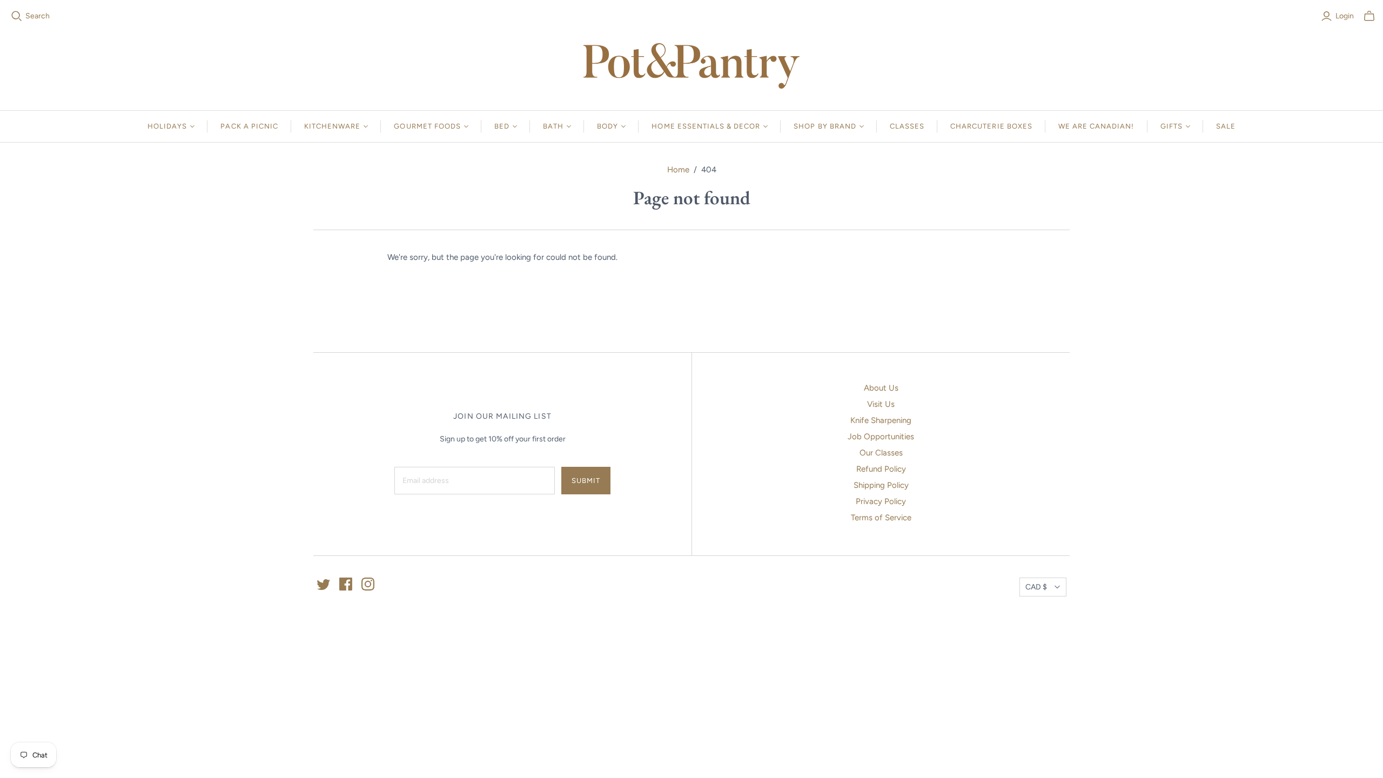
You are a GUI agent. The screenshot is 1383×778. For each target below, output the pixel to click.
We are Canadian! (1096, 126)
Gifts (1171, 126)
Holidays (167, 126)
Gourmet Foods (427, 126)
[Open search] (16, 16)
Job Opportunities (881, 436)
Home (678, 170)
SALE (1226, 126)
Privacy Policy (881, 501)
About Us (881, 388)
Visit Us (881, 404)
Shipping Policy (881, 485)
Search (37, 16)
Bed (501, 126)
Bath (553, 126)
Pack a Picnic (249, 126)
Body (607, 126)
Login (1344, 16)
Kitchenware (332, 126)
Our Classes (881, 453)
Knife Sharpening (880, 420)
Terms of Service (881, 517)
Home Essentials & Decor (706, 126)
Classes (907, 126)
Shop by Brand (825, 126)
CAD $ (1036, 587)
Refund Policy (881, 469)
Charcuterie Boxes (991, 126)
